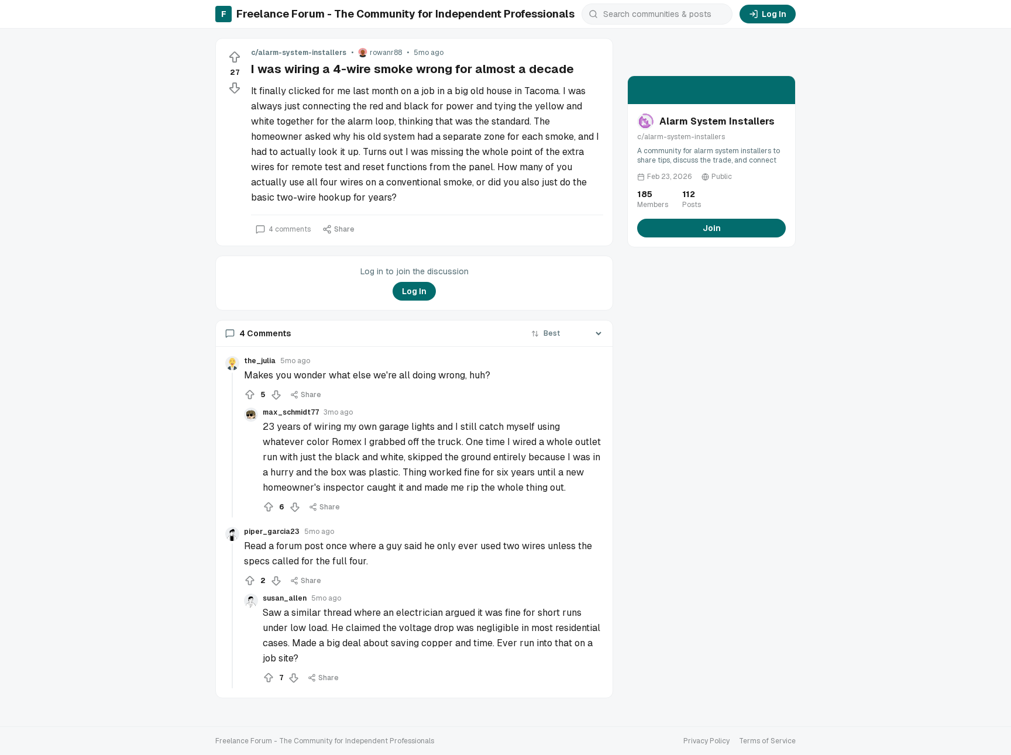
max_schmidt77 (291, 412)
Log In (774, 14)
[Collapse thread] (232, 445)
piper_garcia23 (272, 531)
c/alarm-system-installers (298, 52)
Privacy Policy (706, 741)
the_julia (260, 361)
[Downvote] (234, 87)
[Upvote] (234, 57)
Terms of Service (767, 741)
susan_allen (285, 598)
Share (344, 229)
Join (712, 228)
